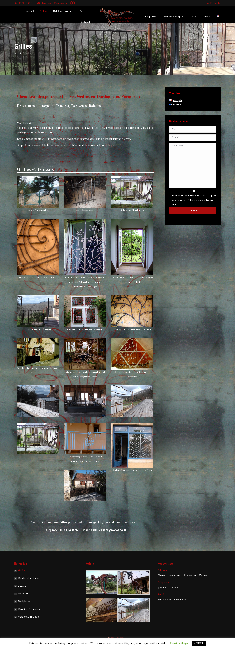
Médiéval (23, 594)
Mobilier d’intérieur (28, 578)
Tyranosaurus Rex (28, 617)
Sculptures (24, 601)
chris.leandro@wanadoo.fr (108, 530)
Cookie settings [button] (179, 643)
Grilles (21, 570)
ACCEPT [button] (199, 643)
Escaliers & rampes (29, 609)
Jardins (22, 586)
